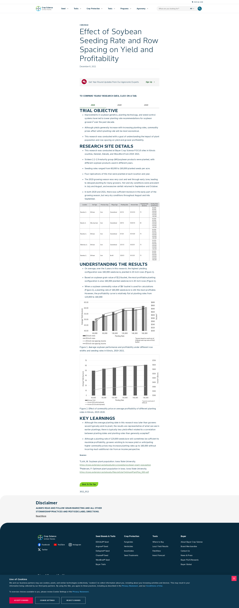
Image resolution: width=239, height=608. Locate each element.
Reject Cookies (73, 600)
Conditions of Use (154, 586)
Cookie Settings (47, 600)
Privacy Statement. (81, 592)
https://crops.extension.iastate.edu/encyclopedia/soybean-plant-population (115, 465)
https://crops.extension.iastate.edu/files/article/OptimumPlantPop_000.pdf (114, 472)
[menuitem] (65, 8)
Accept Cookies (21, 600)
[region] (119, 591)
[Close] (234, 578)
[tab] (93, 105)
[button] (40, 537)
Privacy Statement (130, 586)
